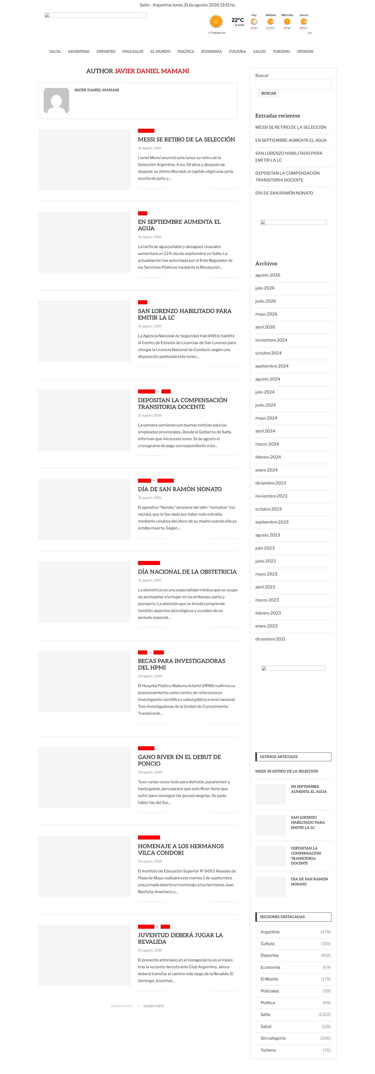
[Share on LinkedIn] (190, 188)
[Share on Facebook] (174, 188)
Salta (55, 51)
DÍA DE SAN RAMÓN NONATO (180, 489)
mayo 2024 (266, 418)
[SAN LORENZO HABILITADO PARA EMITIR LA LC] (84, 331)
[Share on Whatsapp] (196, 188)
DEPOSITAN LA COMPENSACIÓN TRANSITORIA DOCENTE (183, 403)
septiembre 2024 (272, 366)
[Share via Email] (206, 188)
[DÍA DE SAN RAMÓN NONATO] (84, 509)
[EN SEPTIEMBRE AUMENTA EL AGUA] (84, 242)
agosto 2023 (267, 535)
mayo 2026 (266, 314)
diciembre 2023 (270, 483)
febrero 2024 (268, 457)
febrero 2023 (268, 613)
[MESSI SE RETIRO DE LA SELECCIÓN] (84, 159)
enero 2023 (266, 626)
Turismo (281, 51)
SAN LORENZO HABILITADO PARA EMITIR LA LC (308, 822)
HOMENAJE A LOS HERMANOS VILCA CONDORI (181, 849)
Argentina (79, 51)
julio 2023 (264, 548)
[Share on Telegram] (201, 188)
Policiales (132, 51)
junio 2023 (265, 561)
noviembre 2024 (271, 340)
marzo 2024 (267, 444)
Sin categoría (296, 1038)
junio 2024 (265, 405)
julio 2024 (264, 392)
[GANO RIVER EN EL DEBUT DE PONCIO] (84, 777)
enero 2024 (266, 470)
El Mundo (160, 51)
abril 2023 (265, 587)
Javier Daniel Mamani (96, 90)
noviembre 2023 (271, 496)
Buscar (262, 75)
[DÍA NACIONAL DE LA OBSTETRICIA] (84, 591)
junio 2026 (265, 301)
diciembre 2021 (270, 639)
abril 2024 (265, 431)
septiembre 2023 (272, 522)
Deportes (106, 51)
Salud (259, 51)
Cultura (237, 51)
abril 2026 (265, 327)
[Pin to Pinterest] (185, 188)
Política (186, 51)
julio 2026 (265, 288)
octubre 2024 (268, 353)
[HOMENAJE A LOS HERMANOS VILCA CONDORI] (84, 866)
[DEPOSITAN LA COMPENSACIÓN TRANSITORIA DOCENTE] (84, 420)
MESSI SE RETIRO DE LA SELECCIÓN (186, 139)
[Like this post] (168, 188)
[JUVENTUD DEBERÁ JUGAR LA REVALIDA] (84, 955)
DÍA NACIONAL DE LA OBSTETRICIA (187, 572)
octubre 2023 (268, 509)
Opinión (305, 51)
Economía (212, 51)
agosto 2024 (267, 379)
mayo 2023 (266, 574)
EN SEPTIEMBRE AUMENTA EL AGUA (291, 140)
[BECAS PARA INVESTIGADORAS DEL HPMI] (84, 681)
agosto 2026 (267, 275)
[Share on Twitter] (180, 188)
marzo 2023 (267, 600)
